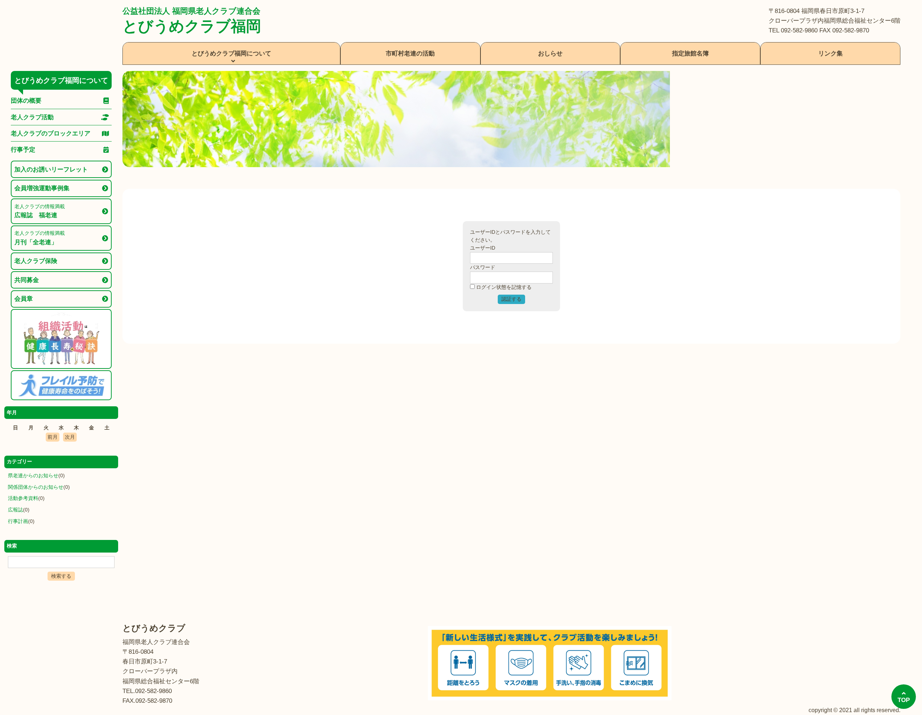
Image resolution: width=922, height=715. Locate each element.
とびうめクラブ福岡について (231, 53)
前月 (53, 437)
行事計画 (18, 521)
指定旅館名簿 (690, 53)
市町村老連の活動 (410, 53)
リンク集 (830, 53)
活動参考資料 (23, 498)
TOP (904, 700)
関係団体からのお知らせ (35, 487)
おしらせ (550, 53)
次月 (70, 437)
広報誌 (15, 510)
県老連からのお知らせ (33, 475)
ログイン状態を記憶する (504, 287)
